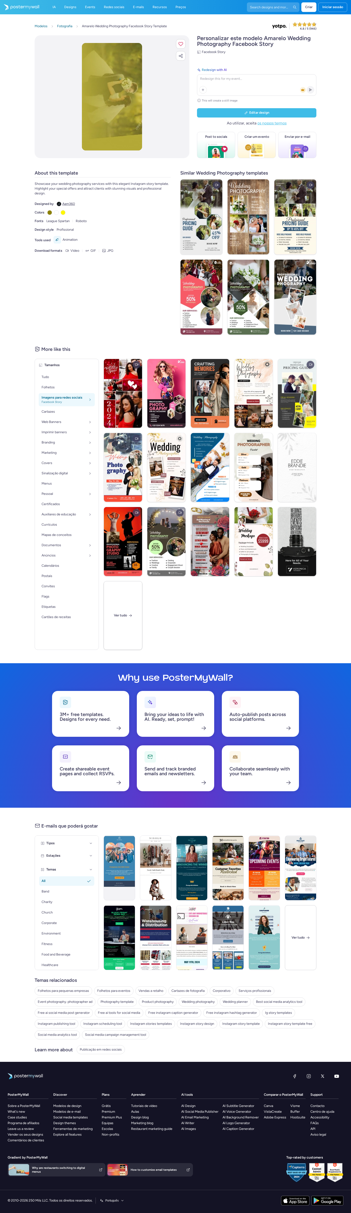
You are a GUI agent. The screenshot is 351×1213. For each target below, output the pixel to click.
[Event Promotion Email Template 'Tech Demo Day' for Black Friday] (119, 937)
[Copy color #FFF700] (63, 212)
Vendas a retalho (150, 991)
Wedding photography (198, 1002)
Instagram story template (241, 1024)
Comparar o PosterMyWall (283, 1095)
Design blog (140, 1117)
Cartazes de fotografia (188, 991)
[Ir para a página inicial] (19, 7)
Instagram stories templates (151, 1024)
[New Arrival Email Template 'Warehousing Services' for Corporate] (155, 937)
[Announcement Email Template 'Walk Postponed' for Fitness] (119, 867)
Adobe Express (275, 1117)
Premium (108, 1112)
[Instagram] (309, 1076)
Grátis (106, 1106)
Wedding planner (235, 1002)
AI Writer (187, 1123)
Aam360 (68, 204)
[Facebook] (294, 1076)
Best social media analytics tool (279, 1002)
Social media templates (70, 1117)
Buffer (295, 1112)
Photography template (117, 1002)
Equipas (107, 1123)
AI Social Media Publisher (199, 1112)
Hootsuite (297, 1117)
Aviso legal (318, 1135)
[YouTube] (336, 1076)
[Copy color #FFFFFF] (56, 212)
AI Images (188, 1129)
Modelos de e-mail (67, 1112)
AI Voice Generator (237, 1112)
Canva (268, 1106)
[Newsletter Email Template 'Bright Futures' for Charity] (300, 867)
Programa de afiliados (23, 1123)
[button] (181, 44)
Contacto (317, 1106)
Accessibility (319, 1117)
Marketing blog (142, 1123)
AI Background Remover (241, 1117)
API (312, 1129)
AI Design (188, 1106)
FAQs (314, 1123)
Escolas (107, 1129)
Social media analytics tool (57, 1035)
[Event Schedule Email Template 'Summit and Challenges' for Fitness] (264, 867)
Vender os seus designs (25, 1135)
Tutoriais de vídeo (144, 1106)
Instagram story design (197, 1024)
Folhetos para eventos (113, 991)
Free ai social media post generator (64, 1013)
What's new (16, 1112)
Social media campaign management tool (115, 1035)
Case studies (17, 1117)
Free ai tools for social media (119, 1013)
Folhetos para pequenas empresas (63, 991)
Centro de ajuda (322, 1112)
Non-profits (110, 1135)
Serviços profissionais (255, 991)
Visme (295, 1106)
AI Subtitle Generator (238, 1106)
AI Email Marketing (195, 1117)
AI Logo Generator (236, 1123)
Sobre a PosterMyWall (24, 1106)
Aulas (135, 1112)
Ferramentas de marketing (73, 1129)
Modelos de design (67, 1106)
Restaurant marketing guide (151, 1129)
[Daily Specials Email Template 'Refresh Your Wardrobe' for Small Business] (155, 867)
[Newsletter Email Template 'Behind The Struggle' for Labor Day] (228, 937)
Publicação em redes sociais (101, 1049)
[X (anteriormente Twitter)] (322, 1076)
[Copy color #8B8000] (49, 212)
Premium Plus (112, 1117)
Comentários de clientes (26, 1140)
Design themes (64, 1123)
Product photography (158, 1002)
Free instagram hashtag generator (231, 1013)
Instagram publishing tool (56, 1024)
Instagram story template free (290, 1024)
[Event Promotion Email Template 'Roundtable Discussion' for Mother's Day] (192, 937)
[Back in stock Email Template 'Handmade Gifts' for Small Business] (228, 867)
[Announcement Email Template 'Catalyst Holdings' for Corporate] (192, 867)
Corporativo (221, 991)
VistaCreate (273, 1112)
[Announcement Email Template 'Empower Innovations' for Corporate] (264, 937)
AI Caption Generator (238, 1129)
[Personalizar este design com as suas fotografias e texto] (112, 96)
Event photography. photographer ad (65, 1002)
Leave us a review (21, 1129)
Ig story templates (278, 1013)
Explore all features (67, 1135)
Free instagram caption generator (173, 1013)
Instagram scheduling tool (102, 1024)
